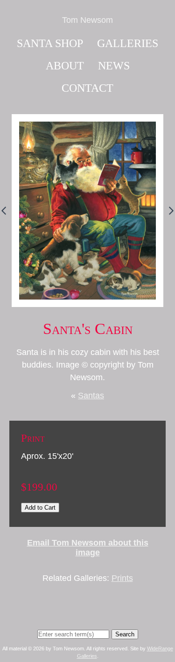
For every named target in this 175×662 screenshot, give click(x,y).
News (114, 66)
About (65, 66)
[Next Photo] (169, 218)
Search (124, 634)
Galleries (127, 43)
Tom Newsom (87, 20)
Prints (122, 578)
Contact (87, 88)
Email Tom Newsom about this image (87, 547)
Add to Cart (40, 507)
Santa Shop (50, 43)
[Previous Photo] (6, 218)
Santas (91, 395)
